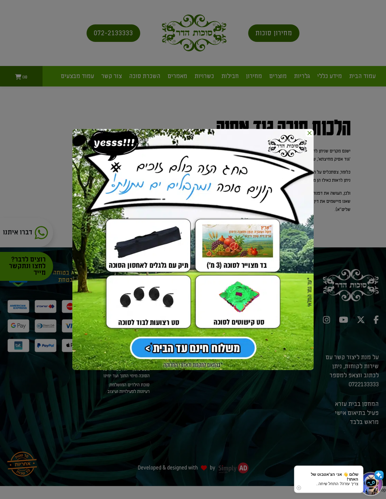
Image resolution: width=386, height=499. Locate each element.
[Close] (309, 133)
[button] (371, 484)
